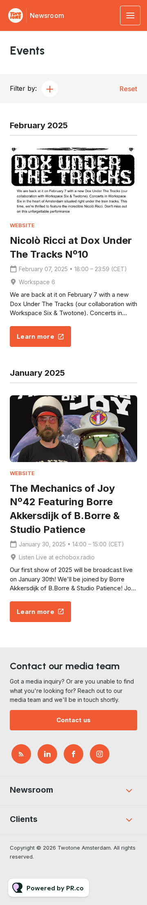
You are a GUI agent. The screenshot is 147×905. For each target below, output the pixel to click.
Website (22, 225)
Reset (128, 89)
